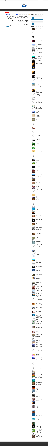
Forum (36, 9)
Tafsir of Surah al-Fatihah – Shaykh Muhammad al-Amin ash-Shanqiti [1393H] (39, 195)
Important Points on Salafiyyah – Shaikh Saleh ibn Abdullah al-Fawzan (39, 179)
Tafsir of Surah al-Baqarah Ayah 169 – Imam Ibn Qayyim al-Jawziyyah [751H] (39, 171)
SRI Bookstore (21, 9)
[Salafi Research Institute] (24, 5)
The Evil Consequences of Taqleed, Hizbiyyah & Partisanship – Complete (39, 128)
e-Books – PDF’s (14, 9)
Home (6, 9)
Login (6, 0)
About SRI (29, 9)
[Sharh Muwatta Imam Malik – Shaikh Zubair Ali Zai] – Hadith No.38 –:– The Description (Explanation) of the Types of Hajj (37, 368)
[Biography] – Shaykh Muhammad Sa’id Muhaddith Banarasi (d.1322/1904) (39, 315)
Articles (9, 9)
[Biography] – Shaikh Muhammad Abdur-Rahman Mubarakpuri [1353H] (39, 29)
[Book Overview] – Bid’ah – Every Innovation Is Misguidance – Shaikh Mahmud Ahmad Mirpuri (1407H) (37, 391)
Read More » (7, 26)
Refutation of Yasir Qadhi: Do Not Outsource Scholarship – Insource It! (39, 267)
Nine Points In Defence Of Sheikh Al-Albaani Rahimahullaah (39, 53)
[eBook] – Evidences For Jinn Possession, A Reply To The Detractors (39, 387)
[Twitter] (36, 0)
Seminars (26, 9)
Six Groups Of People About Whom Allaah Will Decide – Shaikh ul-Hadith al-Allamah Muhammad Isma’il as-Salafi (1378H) (37, 140)
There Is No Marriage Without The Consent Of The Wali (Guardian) (39, 112)
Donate (8, 0)
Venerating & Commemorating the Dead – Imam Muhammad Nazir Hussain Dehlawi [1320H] (39, 399)
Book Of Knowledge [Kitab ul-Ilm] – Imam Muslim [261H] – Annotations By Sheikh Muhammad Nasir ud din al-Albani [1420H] (37, 238)
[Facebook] (35, 0)
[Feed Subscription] (29, 14)
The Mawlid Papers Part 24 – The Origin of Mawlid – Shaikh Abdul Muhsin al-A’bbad (39, 436)
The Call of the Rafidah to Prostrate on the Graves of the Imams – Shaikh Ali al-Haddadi (39, 144)
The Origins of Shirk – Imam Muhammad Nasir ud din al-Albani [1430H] (39, 212)
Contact (33, 9)
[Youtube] (35, 444)
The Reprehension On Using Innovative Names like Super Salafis (39, 90)
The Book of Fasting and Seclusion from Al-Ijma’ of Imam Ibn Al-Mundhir (38, 263)
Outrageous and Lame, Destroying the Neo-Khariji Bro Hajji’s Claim (39, 76)
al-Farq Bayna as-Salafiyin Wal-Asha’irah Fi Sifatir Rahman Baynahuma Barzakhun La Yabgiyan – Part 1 (37, 419)
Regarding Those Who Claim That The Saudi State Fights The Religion (39, 148)
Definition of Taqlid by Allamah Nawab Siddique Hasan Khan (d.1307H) (39, 220)
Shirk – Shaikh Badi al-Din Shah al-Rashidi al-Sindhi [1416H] (39, 312)
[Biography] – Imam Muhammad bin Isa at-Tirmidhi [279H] (39, 275)
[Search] (42, 0)
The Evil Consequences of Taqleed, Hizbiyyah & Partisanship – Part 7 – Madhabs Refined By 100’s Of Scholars (37, 270)
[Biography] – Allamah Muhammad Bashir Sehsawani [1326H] (39, 260)
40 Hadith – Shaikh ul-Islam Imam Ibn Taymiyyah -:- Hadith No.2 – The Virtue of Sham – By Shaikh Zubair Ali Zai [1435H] (37, 256)
